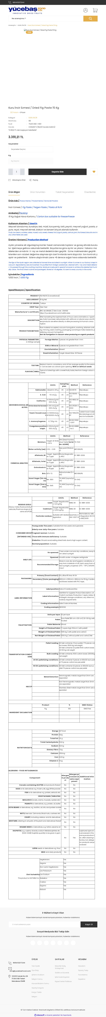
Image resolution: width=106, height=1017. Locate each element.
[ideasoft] (39, 1015)
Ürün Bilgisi (14, 192)
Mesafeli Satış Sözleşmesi (60, 967)
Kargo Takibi (36, 992)
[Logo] (27, 10)
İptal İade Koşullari (62, 977)
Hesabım (81, 966)
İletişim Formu (37, 979)
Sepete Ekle (58, 171)
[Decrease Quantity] (10, 172)
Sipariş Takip (83, 970)
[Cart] (95, 10)
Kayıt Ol (89, 924)
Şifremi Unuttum (38, 975)
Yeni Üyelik (36, 966)
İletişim (34, 997)
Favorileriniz (82, 975)
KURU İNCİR (33, 118)
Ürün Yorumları (37, 192)
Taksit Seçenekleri (65, 192)
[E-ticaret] (52, 1015)
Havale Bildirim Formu (40, 983)
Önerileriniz (90, 192)
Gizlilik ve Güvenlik (62, 973)
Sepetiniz (81, 979)
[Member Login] (85, 10)
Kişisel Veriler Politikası (63, 981)
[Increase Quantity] (22, 172)
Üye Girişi (35, 970)
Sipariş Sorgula (38, 988)
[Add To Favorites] (94, 172)
